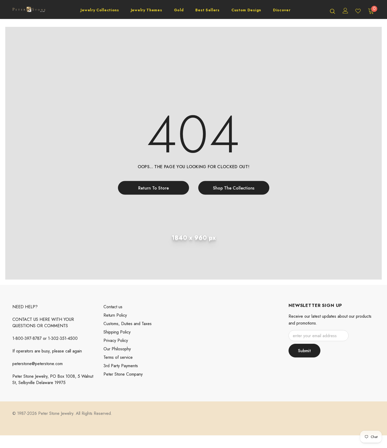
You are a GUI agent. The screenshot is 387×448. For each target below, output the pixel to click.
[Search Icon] (332, 11)
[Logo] (28, 11)
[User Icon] (345, 10)
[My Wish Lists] (358, 11)
